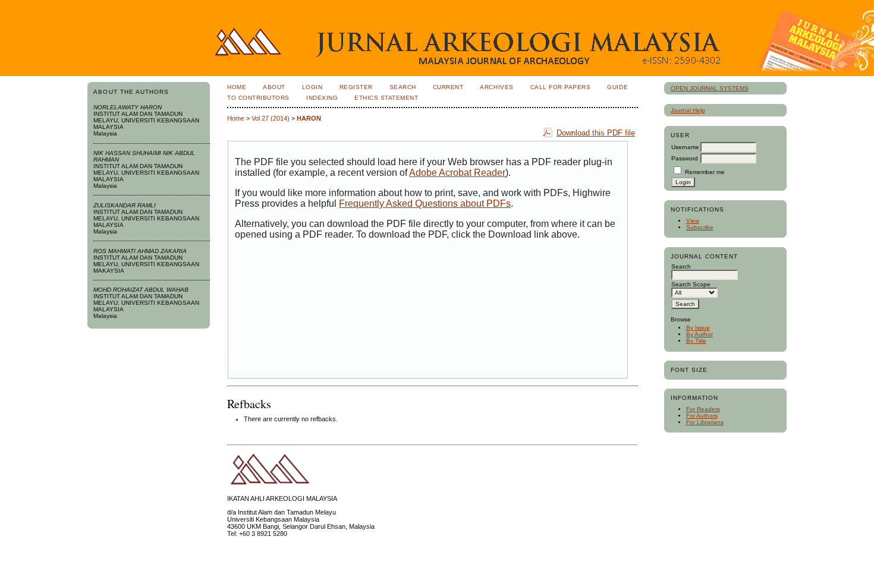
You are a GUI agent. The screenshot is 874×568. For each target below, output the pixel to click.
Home (236, 87)
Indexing (322, 97)
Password (684, 158)
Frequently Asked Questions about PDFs (425, 203)
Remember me (705, 172)
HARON (309, 118)
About (274, 87)
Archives (496, 87)
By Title (696, 340)
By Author (699, 334)
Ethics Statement (386, 97)
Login (312, 87)
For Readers (703, 409)
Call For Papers (560, 87)
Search (402, 87)
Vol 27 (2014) (270, 118)
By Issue (698, 327)
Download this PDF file (596, 132)
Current (448, 87)
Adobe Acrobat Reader (457, 173)
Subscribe (699, 227)
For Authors (702, 415)
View (692, 220)
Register (356, 87)
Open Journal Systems (710, 88)
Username (685, 147)
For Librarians (705, 422)
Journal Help (688, 110)
